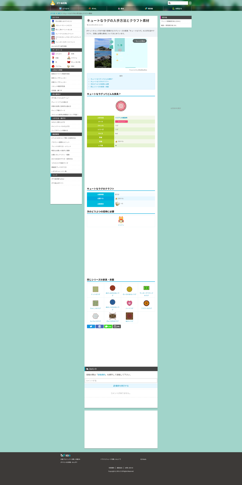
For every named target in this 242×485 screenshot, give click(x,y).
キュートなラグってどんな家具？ (102, 79)
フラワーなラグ (146, 308)
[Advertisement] (121, 166)
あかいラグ (129, 321)
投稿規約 (101, 374)
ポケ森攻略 (62, 3)
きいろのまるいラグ (129, 294)
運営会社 (119, 468)
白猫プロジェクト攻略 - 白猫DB (70, 459)
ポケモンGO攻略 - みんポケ (68, 462)
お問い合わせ (129, 468)
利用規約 (111, 468)
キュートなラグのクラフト (100, 81)
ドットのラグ (95, 294)
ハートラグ (129, 308)
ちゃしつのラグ (95, 308)
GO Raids (143, 459)
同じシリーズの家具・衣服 (100, 87)
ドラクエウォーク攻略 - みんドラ (110, 459)
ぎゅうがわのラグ (113, 321)
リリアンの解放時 (121, 118)
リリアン (121, 225)
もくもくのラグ (95, 321)
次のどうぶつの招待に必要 (100, 84)
